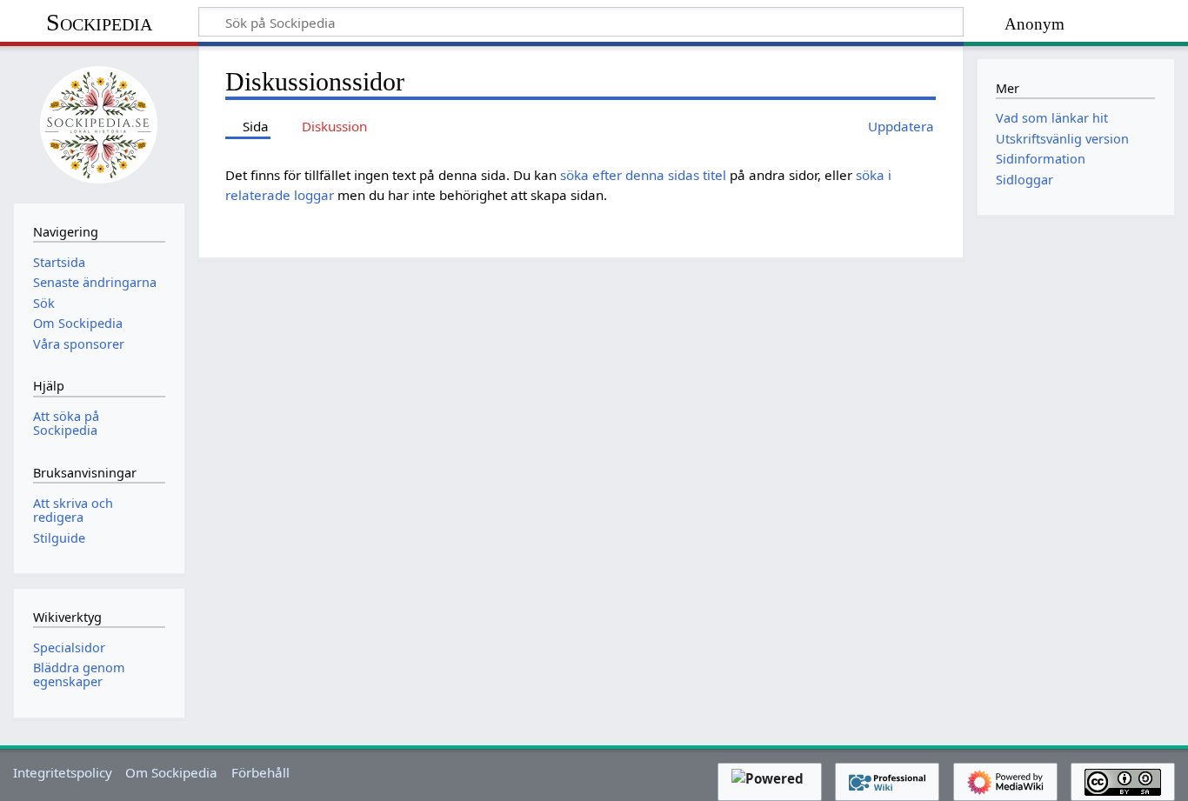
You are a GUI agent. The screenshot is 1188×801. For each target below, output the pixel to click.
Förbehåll (260, 772)
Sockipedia (99, 22)
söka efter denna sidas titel (643, 175)
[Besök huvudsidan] (99, 123)
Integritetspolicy (62, 772)
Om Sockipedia (171, 772)
